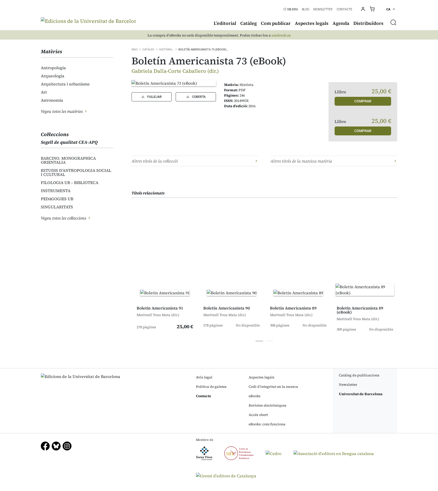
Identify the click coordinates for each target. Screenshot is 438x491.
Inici (135, 49)
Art (44, 92)
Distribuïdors (368, 23)
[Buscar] (393, 22)
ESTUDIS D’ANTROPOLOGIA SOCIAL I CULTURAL (76, 172)
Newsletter (323, 9)
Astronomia (52, 100)
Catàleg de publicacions (359, 375)
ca (388, 9)
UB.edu (292, 9)
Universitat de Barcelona (360, 393)
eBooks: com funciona (267, 424)
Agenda (341, 23)
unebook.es (281, 35)
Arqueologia (52, 76)
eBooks (255, 395)
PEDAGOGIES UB (57, 199)
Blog (305, 9)
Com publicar (276, 23)
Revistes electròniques (267, 405)
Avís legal (204, 377)
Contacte (344, 9)
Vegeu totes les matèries (62, 111)
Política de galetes (211, 386)
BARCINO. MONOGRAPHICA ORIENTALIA (68, 160)
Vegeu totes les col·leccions (64, 218)
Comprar (362, 101)
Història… (166, 49)
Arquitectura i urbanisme (65, 84)
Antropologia (53, 68)
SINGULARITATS (57, 207)
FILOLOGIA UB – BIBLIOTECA (69, 182)
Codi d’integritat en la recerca (273, 386)
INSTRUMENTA (55, 191)
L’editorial (225, 23)
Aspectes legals (311, 23)
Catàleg (248, 23)
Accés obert (258, 414)
